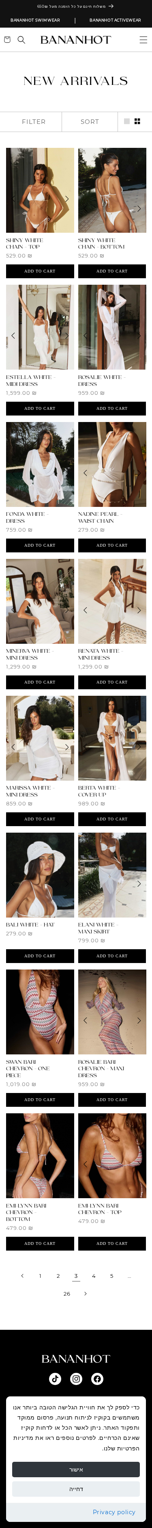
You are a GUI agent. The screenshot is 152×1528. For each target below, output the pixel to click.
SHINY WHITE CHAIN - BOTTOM (101, 244)
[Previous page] (23, 1276)
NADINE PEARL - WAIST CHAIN (100, 517)
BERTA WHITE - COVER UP (99, 791)
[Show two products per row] (137, 121)
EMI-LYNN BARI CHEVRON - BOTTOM (26, 1213)
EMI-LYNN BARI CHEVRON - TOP (100, 1209)
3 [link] (76, 1276)
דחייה (76, 1489)
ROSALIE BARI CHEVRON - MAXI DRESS (101, 1069)
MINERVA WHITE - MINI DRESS (30, 654)
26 (67, 1293)
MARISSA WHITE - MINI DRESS (30, 791)
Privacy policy (114, 1512)
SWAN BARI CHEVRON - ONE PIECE (28, 1069)
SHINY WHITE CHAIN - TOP (24, 244)
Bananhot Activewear (115, 20)
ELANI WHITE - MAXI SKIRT (98, 928)
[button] (140, 39)
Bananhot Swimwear (35, 20)
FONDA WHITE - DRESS (27, 517)
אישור (76, 1469)
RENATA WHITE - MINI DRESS (100, 654)
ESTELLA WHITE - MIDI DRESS (31, 380)
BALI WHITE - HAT (30, 925)
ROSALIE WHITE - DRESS (102, 380)
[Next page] (85, 1294)
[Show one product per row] (127, 121)
